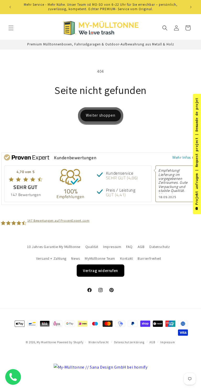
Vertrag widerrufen (100, 270)
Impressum (112, 246)
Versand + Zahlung (51, 258)
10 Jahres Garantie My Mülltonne (53, 246)
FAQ (129, 246)
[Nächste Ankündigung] (191, 7)
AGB (141, 246)
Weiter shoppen (100, 115)
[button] (11, 28)
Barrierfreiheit (149, 258)
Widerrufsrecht (98, 342)
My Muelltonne (46, 342)
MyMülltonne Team (100, 258)
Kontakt (126, 258)
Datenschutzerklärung (129, 342)
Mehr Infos (181, 157)
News (75, 258)
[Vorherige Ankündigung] (10, 7)
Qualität (91, 246)
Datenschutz (159, 246)
